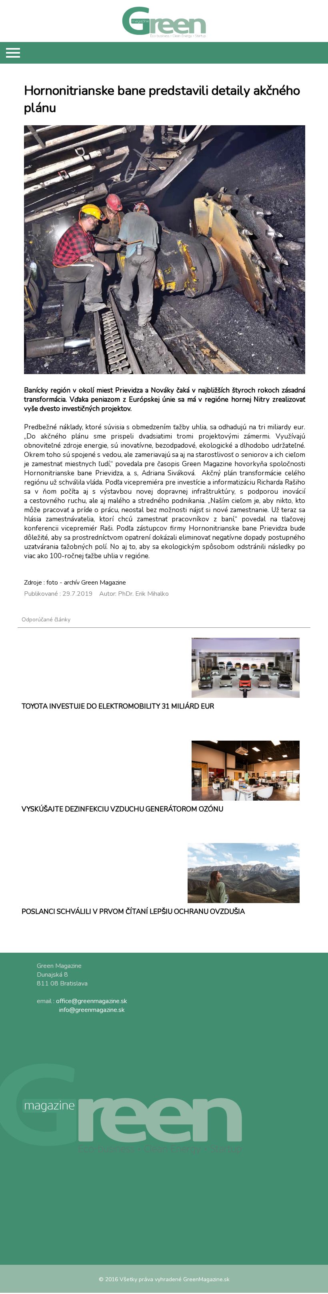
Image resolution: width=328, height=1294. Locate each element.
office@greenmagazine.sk (91, 1001)
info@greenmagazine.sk (92, 1010)
